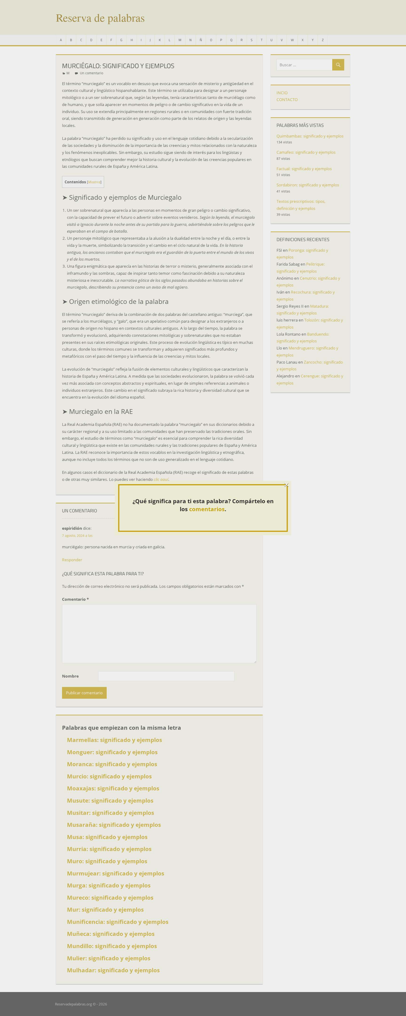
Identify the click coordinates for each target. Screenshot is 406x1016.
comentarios (207, 509)
